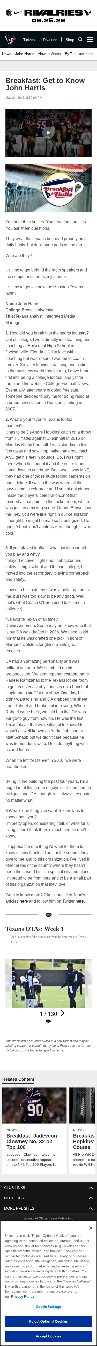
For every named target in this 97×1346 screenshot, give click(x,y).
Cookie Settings (48, 1307)
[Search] (80, 39)
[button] (48, 133)
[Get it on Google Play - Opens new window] (65, 1211)
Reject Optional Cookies (48, 1321)
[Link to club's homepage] (10, 37)
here (23, 882)
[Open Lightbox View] (48, 972)
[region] (48, 1286)
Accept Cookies (48, 1336)
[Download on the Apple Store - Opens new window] (30, 1209)
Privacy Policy (62, 1296)
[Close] (90, 1233)
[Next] (62, 994)
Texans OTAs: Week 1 (36, 909)
